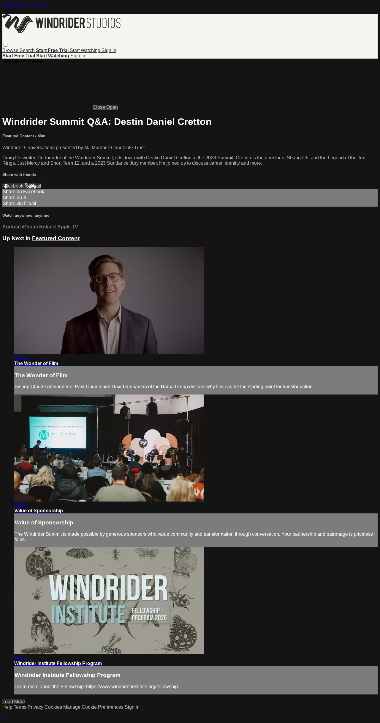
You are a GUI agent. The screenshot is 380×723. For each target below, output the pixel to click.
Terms (21, 707)
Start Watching (86, 50)
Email (35, 185)
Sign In (77, 55)
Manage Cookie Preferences (94, 707)
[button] (5, 45)
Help (8, 707)
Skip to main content (23, 4)
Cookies (54, 707)
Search (28, 50)
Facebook (13, 185)
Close (99, 107)
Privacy (36, 707)
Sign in (109, 50)
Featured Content (18, 136)
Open (112, 107)
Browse (11, 50)
